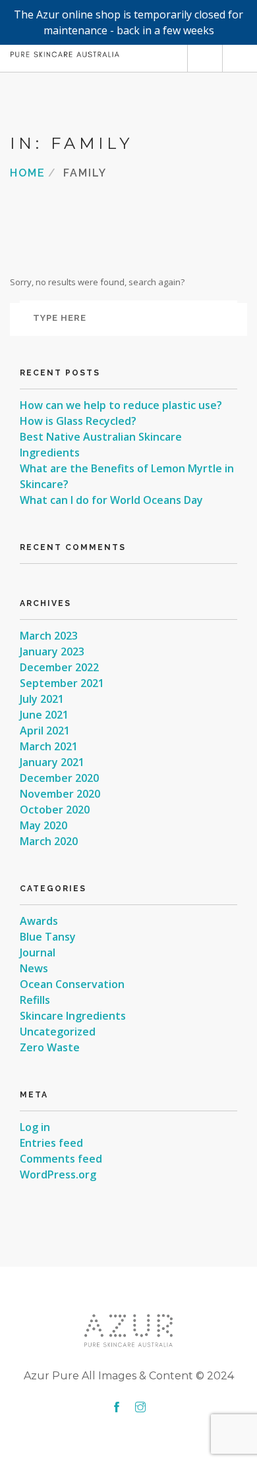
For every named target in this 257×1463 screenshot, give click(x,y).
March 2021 (49, 746)
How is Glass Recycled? (78, 421)
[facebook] (116, 1407)
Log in (35, 1127)
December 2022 (59, 667)
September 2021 (62, 683)
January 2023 (52, 651)
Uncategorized (58, 1031)
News (34, 968)
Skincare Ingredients (73, 1015)
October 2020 (55, 809)
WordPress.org (58, 1174)
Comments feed (61, 1158)
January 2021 (52, 762)
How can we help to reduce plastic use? (121, 405)
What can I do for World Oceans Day (111, 500)
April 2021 (45, 730)
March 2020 (49, 841)
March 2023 (49, 635)
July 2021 (42, 699)
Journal (37, 952)
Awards (39, 921)
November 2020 (60, 794)
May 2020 (43, 825)
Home (27, 172)
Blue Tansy (48, 936)
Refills (35, 1000)
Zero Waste (50, 1047)
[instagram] (140, 1407)
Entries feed (51, 1143)
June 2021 (44, 714)
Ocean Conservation (72, 984)
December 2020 (59, 778)
